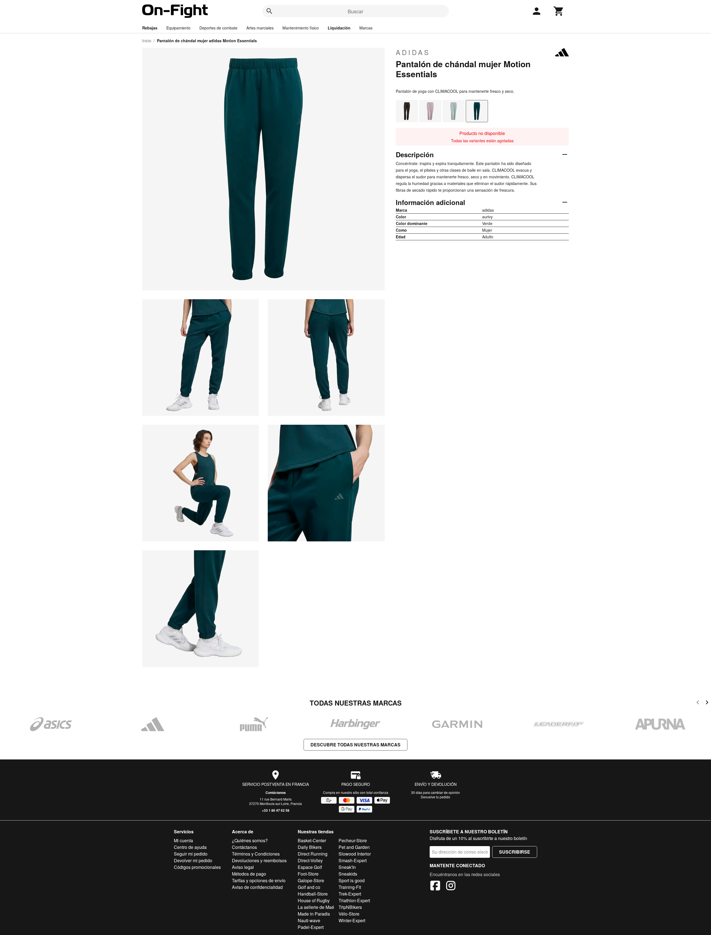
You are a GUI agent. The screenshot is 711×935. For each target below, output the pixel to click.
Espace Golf (310, 867)
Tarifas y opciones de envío (259, 880)
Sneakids (348, 874)
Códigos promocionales (197, 867)
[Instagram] (450, 886)
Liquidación (339, 28)
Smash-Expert (353, 860)
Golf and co (309, 887)
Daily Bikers (310, 847)
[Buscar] (269, 11)
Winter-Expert (352, 920)
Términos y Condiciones (256, 854)
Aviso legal (243, 867)
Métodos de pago (249, 874)
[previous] (698, 703)
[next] (707, 703)
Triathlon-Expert (354, 900)
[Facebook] (435, 886)
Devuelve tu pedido (435, 796)
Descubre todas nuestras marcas (355, 744)
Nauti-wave (309, 920)
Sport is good (352, 880)
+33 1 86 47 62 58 (275, 810)
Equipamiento (178, 28)
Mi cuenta (183, 840)
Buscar (355, 11)
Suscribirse (514, 852)
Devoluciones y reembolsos (259, 860)
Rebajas (149, 28)
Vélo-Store (349, 914)
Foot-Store (308, 874)
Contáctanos (276, 792)
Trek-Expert (350, 894)
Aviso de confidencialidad (257, 887)
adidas (413, 52)
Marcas (365, 28)
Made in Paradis (314, 914)
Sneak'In (347, 867)
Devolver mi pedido (193, 860)
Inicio (146, 40)
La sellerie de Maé (316, 907)
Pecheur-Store (353, 840)
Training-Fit (350, 887)
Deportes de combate (218, 28)
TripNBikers (350, 907)
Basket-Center (312, 840)
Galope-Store (311, 880)
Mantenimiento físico (300, 28)
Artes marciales (260, 28)
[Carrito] (558, 11)
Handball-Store (313, 894)
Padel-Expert (311, 927)
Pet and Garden (354, 847)
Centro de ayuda (190, 847)
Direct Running (312, 854)
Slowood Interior (355, 854)
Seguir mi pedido (190, 854)
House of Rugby (314, 900)
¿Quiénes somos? (250, 840)
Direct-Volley (310, 860)
